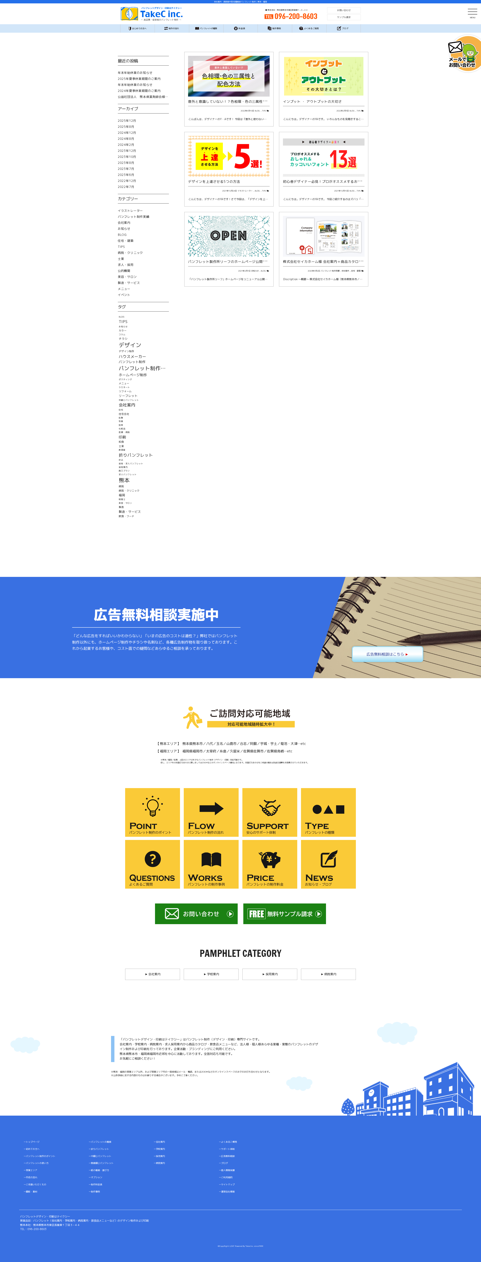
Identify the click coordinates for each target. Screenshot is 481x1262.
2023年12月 (127, 151)
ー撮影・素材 (30, 1191)
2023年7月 (126, 169)
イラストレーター (245, 190)
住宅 (121, 410)
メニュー (124, 289)
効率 (121, 425)
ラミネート (124, 387)
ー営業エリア (30, 1170)
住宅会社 (124, 414)
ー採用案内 (159, 1156)
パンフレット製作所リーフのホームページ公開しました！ (234, 261)
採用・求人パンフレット (131, 463)
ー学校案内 (159, 1149)
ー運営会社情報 (227, 1191)
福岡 (122, 495)
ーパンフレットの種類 (100, 1141)
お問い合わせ (344, 10)
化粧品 (122, 428)
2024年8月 (126, 139)
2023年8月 (126, 163)
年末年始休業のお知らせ (135, 73)
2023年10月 (127, 157)
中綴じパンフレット (129, 400)
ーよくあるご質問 (228, 1141)
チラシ (123, 338)
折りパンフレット (136, 455)
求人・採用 (126, 265)
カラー (122, 330)
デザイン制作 (126, 351)
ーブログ (223, 1163)
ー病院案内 (159, 1163)
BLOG (257, 110)
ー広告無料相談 (227, 1156)
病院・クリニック (130, 253)
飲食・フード (126, 516)
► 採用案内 (270, 974)
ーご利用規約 (225, 1177)
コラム (122, 334)
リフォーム (125, 391)
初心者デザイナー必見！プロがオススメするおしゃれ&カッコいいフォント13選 (347, 181)
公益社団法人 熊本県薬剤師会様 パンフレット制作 (143, 97)
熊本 (124, 480)
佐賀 (121, 418)
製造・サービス (129, 283)
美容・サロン (127, 277)
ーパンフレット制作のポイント (39, 1156)
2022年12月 (127, 181)
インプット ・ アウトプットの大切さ (312, 101)
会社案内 (345, 270)
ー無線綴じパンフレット (101, 1163)
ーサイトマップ (227, 1184)
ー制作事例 (94, 1191)
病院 (121, 486)
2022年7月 (126, 187)
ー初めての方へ (31, 1149)
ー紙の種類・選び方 (99, 1170)
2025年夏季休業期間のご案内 (139, 79)
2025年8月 (126, 127)
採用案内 (123, 467)
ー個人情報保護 (227, 1170)
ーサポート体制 (227, 1149)
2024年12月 (127, 133)
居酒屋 (122, 450)
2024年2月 (126, 145)
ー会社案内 (159, 1141)
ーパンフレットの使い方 (36, 1163)
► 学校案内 (211, 974)
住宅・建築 (356, 270)
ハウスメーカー (132, 356)
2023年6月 (126, 175)
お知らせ (255, 270)
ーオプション (95, 1177)
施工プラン (124, 471)
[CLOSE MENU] (472, 11)
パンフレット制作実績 (330, 270)
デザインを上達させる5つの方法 (214, 181)
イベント (124, 295)
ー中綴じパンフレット (100, 1156)
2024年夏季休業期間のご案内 (139, 91)
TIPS (264, 110)
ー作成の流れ (30, 1177)
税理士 (122, 499)
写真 (121, 421)
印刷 (122, 437)
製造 (121, 507)
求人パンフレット (127, 474)
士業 (121, 259)
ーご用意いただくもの (35, 1184)
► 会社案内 (152, 974)
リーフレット (128, 396)
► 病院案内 (328, 974)
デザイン (130, 345)
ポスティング (125, 379)
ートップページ (31, 1141)
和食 (121, 441)
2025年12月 (127, 121)
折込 (121, 460)
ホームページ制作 (133, 375)
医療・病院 (124, 432)
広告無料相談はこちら (388, 654)
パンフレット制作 (132, 362)
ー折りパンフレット (99, 1149)
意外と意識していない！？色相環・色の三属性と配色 (230, 101)
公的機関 (124, 271)
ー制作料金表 (95, 1184)
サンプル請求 (344, 17)
